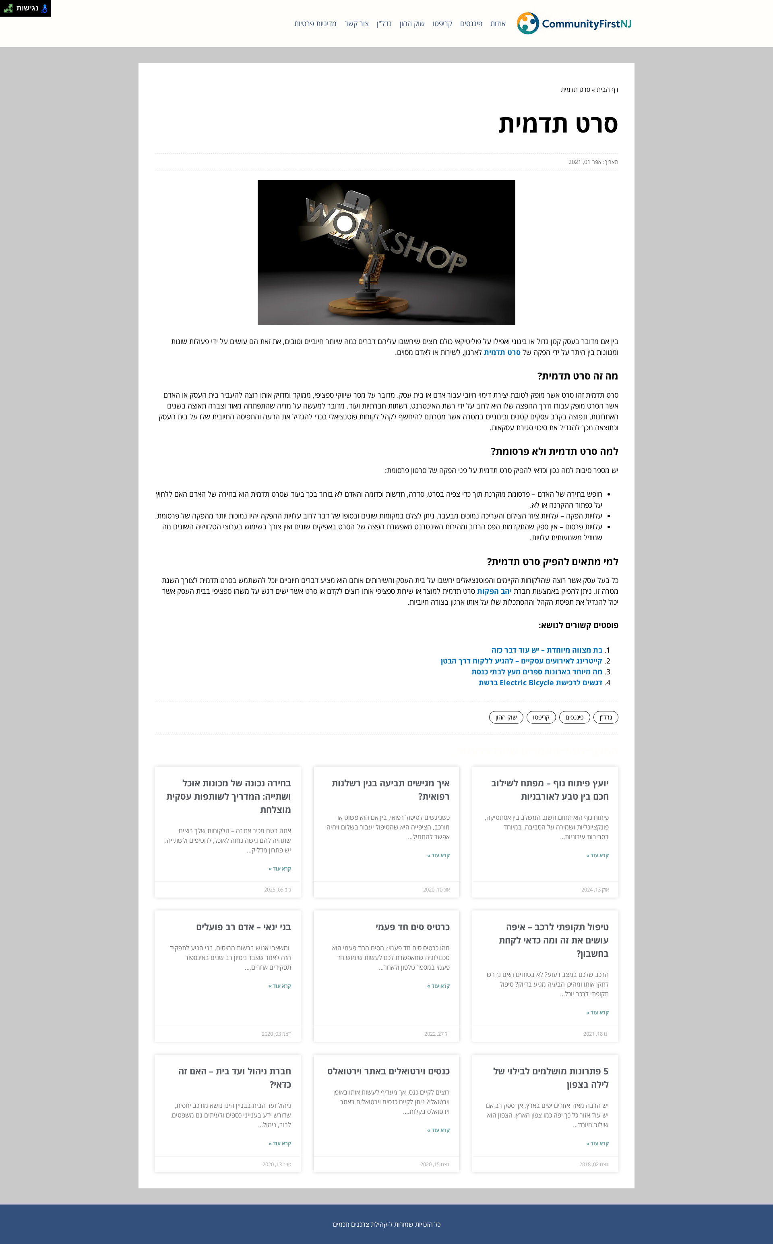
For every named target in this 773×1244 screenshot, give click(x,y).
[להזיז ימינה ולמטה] (10, 10)
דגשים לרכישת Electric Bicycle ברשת (540, 682)
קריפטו (442, 23)
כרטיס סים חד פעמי (413, 927)
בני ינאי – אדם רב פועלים (243, 927)
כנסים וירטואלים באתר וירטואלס (388, 1071)
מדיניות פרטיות (315, 23)
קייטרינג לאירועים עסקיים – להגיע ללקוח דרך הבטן (521, 661)
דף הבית (607, 89)
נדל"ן (384, 23)
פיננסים (471, 23)
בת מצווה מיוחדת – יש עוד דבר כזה (547, 650)
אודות (498, 23)
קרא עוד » (597, 855)
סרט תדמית (502, 352)
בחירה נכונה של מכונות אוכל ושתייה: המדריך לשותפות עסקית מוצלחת (228, 796)
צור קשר (357, 23)
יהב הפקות (494, 591)
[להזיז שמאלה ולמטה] (6, 10)
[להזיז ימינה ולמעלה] (10, 6)
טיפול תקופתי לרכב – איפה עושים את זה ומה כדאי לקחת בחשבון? (554, 940)
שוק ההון (412, 23)
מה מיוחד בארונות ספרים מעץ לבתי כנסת (536, 671)
